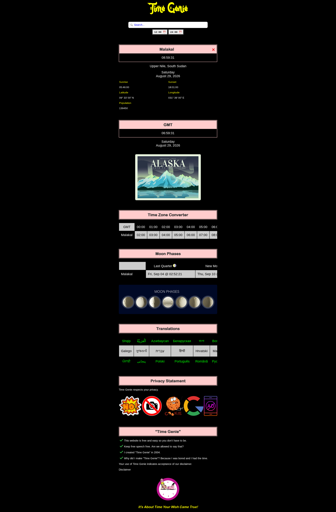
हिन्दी (182, 351)
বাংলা (201, 341)
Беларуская (182, 341)
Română (201, 361)
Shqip (126, 341)
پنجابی (141, 361)
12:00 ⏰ (160, 32)
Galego (126, 351)
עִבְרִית (160, 351)
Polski (160, 361)
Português (182, 361)
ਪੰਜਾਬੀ (126, 361)
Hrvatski (202, 351)
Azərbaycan (160, 341)
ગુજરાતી (141, 351)
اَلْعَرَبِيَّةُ (141, 341)
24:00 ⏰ (176, 32)
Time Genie (168, 8)
